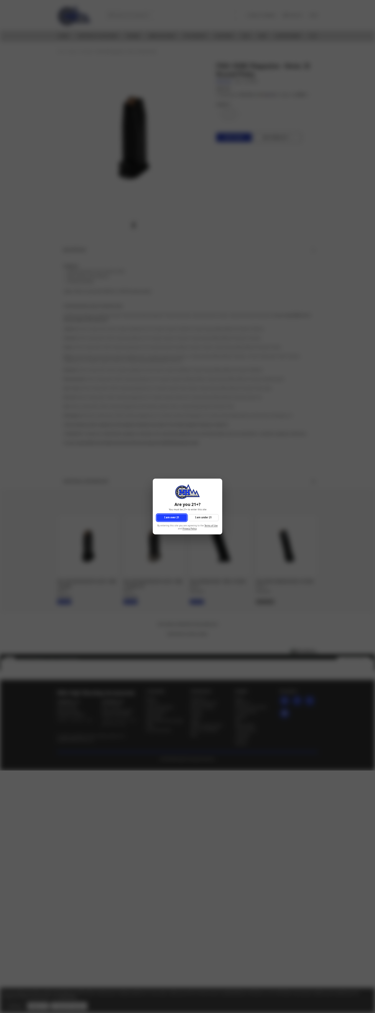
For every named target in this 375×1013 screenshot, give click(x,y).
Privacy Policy (190, 528)
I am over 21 (171, 517)
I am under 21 (203, 517)
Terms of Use (211, 525)
